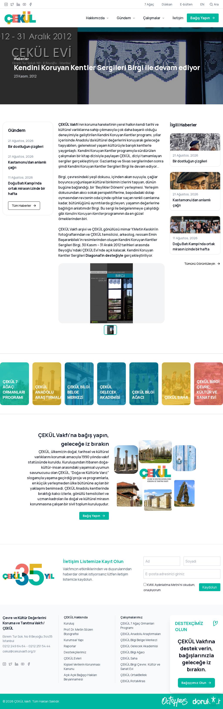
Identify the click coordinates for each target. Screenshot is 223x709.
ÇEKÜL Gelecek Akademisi (139, 646)
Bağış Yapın (200, 17)
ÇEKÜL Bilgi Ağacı (132, 652)
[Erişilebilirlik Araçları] (213, 699)
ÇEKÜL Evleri (72, 658)
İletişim (177, 17)
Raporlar (70, 646)
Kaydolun (210, 587)
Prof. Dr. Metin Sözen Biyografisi (78, 631)
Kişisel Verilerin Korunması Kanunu (82, 666)
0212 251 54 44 (39, 646)
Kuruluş (69, 623)
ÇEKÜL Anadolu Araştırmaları (140, 634)
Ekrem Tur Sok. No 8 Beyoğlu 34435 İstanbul (27, 638)
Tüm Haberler (21, 205)
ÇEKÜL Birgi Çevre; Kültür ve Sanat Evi (140, 666)
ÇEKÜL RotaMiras (132, 681)
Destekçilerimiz (75, 652)
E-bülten (186, 4)
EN (202, 4)
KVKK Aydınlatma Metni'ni (164, 585)
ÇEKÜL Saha (128, 658)
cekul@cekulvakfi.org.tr (19, 651)
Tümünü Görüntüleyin (199, 264)
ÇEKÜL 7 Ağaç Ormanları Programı (137, 625)
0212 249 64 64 (14, 646)
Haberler (21, 59)
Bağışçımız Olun (193, 683)
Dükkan (167, 4)
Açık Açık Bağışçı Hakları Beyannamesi (80, 677)
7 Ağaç (149, 4)
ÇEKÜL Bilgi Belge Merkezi (138, 640)
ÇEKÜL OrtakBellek (133, 675)
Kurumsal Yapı (73, 640)
